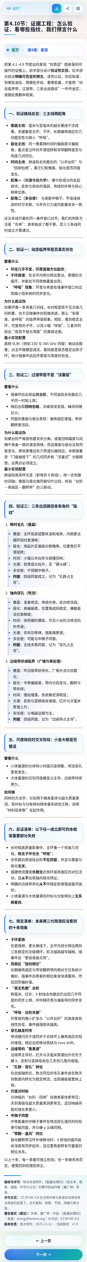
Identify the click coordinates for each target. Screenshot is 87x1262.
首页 (15, 49)
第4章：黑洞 (38, 49)
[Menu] (78, 8)
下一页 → (43, 1254)
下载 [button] (56, 8)
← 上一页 (43, 1240)
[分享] (67, 8)
